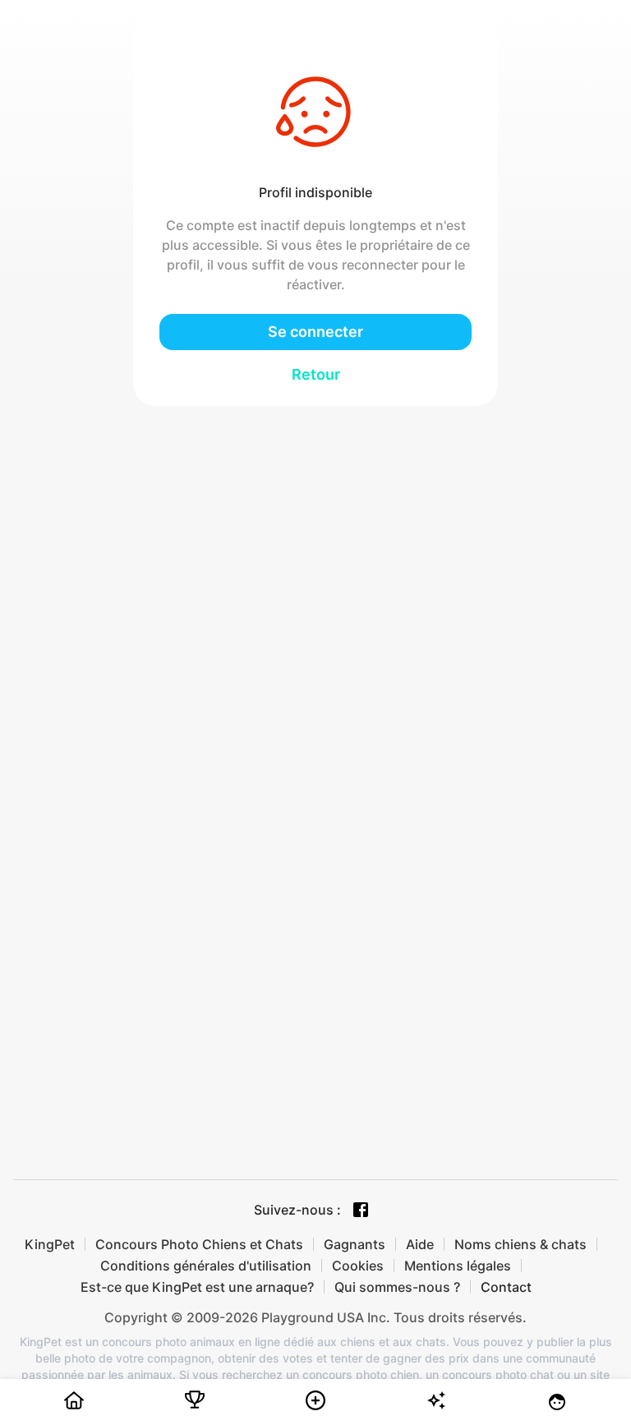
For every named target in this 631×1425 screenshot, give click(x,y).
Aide (420, 1244)
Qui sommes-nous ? (397, 1287)
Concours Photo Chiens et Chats (199, 1244)
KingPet (50, 1244)
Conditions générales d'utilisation (205, 1265)
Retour (316, 374)
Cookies (358, 1265)
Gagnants (354, 1244)
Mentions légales (457, 1265)
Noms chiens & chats (520, 1244)
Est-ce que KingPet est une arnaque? (197, 1287)
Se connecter (315, 331)
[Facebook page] (360, 1209)
